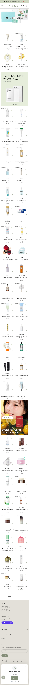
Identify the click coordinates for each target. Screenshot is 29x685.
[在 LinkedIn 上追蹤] (21, 661)
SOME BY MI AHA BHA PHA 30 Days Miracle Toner (21, 356)
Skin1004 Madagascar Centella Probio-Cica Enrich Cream (21, 490)
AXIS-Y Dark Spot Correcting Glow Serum (21, 142)
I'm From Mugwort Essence (7, 336)
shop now (7, 417)
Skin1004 (21, 44)
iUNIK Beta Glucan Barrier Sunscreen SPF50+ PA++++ (21, 396)
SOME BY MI (21, 353)
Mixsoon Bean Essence (7, 277)
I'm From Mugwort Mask (7, 568)
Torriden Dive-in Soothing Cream (21, 259)
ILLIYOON (7, 237)
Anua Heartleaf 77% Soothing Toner (7, 121)
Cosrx (7, 139)
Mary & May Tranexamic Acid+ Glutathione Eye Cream (21, 297)
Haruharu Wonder (21, 527)
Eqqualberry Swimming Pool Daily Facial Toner (7, 471)
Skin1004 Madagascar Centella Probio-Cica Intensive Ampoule (7, 297)
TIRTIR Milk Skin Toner (21, 180)
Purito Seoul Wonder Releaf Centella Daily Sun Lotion (7, 510)
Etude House (21, 119)
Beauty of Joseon (7, 44)
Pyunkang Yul (7, 373)
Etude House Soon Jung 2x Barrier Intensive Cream (21, 122)
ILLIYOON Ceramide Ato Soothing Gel (21, 317)
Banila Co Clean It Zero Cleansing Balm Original (21, 471)
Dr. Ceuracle (21, 507)
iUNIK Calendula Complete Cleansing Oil (21, 240)
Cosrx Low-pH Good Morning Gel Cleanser (7, 142)
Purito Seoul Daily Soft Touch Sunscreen (7, 356)
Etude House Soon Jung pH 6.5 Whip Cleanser (21, 337)
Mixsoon (7, 275)
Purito (7, 353)
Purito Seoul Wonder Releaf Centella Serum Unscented (7, 549)
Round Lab (7, 448)
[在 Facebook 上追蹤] (2, 661)
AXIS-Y (21, 139)
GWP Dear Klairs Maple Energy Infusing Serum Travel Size (21, 451)
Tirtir (21, 178)
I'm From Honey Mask (8, 586)
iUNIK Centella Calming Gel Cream (7, 316)
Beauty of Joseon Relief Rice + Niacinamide (7, 47)
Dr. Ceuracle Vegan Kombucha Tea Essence (21, 510)
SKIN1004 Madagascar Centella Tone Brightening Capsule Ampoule (7, 396)
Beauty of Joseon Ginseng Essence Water (21, 278)
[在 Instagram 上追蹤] (6, 661)
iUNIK (7, 178)
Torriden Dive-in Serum (21, 200)
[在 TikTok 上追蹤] (17, 661)
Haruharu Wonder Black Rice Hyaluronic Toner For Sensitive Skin (21, 530)
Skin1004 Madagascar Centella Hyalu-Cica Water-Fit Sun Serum (21, 47)
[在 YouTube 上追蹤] (14, 661)
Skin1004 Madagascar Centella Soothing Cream (21, 587)
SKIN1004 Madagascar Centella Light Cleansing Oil (21, 162)
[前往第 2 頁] (19, 595)
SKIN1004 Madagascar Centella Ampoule (21, 376)
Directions (3, 612)
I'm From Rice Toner (7, 161)
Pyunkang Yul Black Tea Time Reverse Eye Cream (7, 376)
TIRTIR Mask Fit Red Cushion (7, 259)
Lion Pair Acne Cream (21, 220)
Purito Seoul (7, 507)
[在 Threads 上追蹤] (10, 661)
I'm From (7, 159)
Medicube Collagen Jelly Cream (21, 548)
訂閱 (5, 655)
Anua (7, 64)
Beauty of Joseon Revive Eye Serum (21, 66)
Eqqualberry (7, 468)
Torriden (21, 198)
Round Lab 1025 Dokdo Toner (7, 450)
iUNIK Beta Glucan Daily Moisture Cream (7, 201)
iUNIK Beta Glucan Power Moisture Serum (7, 181)
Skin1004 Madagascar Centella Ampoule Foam (7, 220)
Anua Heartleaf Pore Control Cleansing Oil (7, 67)
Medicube (21, 546)
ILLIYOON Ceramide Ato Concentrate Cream (7, 240)
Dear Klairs (21, 448)
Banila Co (21, 468)
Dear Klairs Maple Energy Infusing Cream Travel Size (7, 530)
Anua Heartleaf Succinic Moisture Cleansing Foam (7, 490)
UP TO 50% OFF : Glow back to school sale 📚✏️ (14, 1)
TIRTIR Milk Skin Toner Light (21, 568)
